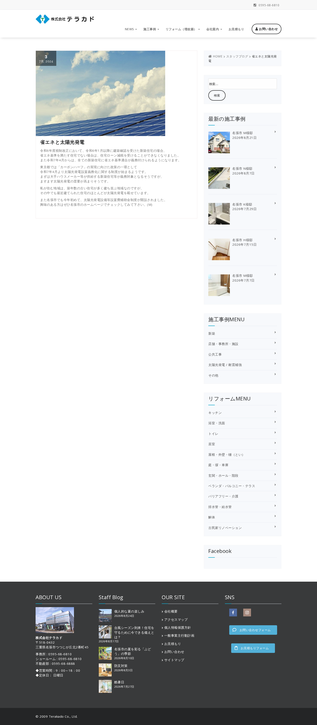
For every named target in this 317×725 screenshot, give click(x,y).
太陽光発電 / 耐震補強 (225, 364)
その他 (213, 375)
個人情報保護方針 (177, 627)
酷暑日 (119, 682)
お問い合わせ (268, 29)
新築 (211, 333)
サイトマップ (174, 660)
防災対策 (121, 665)
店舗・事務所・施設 (223, 344)
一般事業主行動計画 (179, 635)
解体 (211, 517)
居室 (211, 444)
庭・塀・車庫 (218, 465)
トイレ (213, 433)
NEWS (130, 29)
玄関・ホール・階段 (223, 475)
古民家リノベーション (225, 528)
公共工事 (215, 354)
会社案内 (213, 29)
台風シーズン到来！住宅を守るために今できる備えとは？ (134, 632)
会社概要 (171, 611)
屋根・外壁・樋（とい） (226, 454)
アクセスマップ (176, 619)
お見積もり (236, 29)
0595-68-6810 (268, 5)
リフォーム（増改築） (182, 29)
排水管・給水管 (220, 507)
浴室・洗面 (216, 423)
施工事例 (150, 29)
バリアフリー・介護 (223, 496)
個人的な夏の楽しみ (129, 611)
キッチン (215, 412)
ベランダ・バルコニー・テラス (231, 486)
